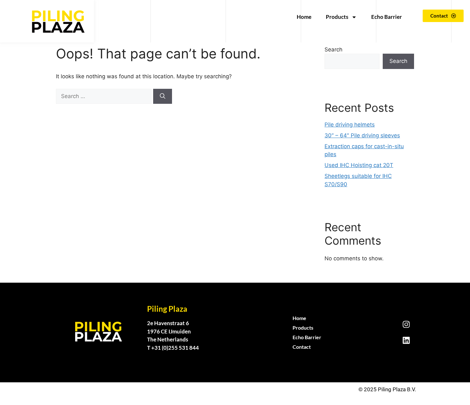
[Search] (162, 96)
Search (333, 49)
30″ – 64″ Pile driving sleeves (362, 135)
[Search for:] (104, 96)
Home (304, 16)
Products (337, 16)
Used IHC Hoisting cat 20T (359, 165)
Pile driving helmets (350, 124)
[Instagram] (406, 324)
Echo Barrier (386, 16)
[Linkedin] (406, 340)
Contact (302, 347)
